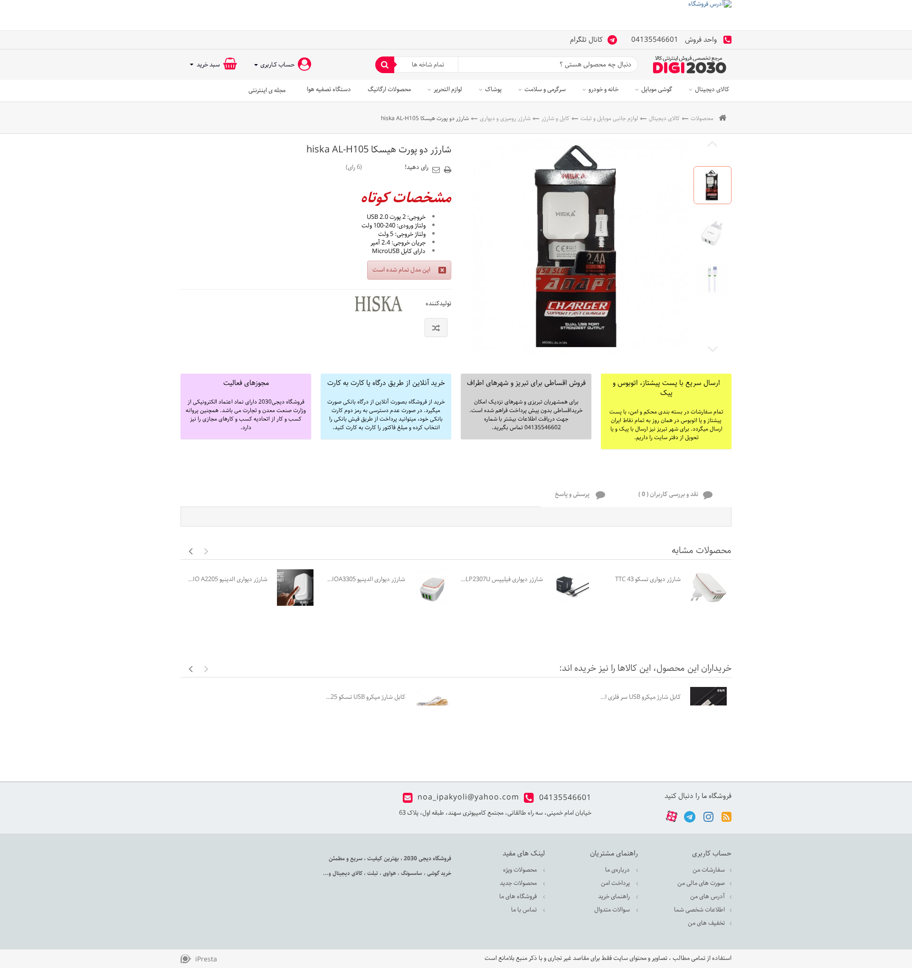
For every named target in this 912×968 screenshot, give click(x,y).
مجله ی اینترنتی (266, 90)
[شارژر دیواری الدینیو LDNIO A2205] (295, 587)
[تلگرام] (689, 816)
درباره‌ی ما (618, 870)
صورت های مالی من (701, 883)
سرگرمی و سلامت (545, 89)
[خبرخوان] (727, 816)
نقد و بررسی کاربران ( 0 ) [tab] (668, 494)
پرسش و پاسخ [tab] (573, 494)
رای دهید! (416, 167)
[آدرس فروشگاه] (456, 15)
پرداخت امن (616, 883)
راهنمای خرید (614, 896)
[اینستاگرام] (708, 816)
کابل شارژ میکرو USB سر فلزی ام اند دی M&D (639, 697)
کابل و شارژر (556, 118)
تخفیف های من (706, 923)
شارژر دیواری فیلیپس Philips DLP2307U (502, 579)
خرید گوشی (438, 873)
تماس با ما (524, 909)
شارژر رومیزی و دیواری (505, 118)
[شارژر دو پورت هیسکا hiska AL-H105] (713, 185)
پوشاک (493, 89)
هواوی (388, 873)
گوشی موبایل (656, 89)
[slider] (383, 167)
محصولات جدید (519, 883)
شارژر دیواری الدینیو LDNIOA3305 (364, 579)
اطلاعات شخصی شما (699, 909)
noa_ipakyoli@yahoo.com (468, 797)
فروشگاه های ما (518, 896)
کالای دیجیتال (712, 89)
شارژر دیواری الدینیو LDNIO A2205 (226, 579)
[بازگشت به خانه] (722, 118)
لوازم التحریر (448, 89)
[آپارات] (671, 816)
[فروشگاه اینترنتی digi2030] (690, 65)
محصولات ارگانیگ (389, 89)
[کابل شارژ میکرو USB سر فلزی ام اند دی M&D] (708, 705)
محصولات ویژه (520, 870)
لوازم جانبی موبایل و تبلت (609, 118)
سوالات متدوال (612, 909)
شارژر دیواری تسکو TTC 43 (648, 579)
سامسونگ (410, 873)
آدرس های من (707, 896)
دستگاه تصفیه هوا (329, 89)
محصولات (702, 118)
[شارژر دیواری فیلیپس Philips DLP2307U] (571, 587)
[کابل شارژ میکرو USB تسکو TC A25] (433, 705)
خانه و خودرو (603, 89)
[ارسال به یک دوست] (437, 166)
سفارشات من (709, 870)
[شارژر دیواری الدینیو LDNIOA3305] (433, 587)
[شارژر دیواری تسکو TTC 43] (708, 587)
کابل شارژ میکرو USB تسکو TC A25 (364, 697)
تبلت (372, 873)
